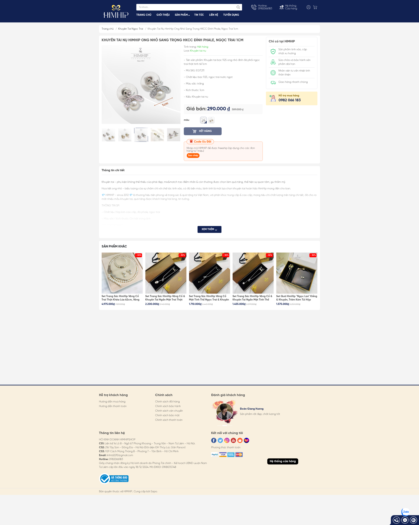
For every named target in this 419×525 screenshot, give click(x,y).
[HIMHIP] (116, 11)
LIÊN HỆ (213, 15)
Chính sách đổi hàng (167, 401)
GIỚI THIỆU (163, 15)
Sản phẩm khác (114, 246)
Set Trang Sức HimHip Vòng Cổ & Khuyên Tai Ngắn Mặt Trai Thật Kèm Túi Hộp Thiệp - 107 (121, 298)
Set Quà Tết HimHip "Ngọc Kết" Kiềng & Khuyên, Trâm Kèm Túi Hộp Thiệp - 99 (295, 298)
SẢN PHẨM (181, 15)
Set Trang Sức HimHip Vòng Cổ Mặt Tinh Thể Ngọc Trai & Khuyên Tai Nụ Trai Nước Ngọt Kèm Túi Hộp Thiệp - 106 (165, 298)
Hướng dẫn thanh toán (113, 406)
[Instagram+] (226, 440)
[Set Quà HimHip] (253, 273)
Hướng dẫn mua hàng (112, 401)
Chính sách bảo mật (167, 415)
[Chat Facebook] (405, 520)
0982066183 (116, 459)
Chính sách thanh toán (168, 420)
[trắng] (203, 120)
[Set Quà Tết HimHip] (296, 273)
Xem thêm (208, 229)
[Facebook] (213, 440)
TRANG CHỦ (143, 15)
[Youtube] (233, 440)
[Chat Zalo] (413, 520)
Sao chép (193, 155)
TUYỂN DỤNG (231, 15)
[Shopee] (240, 440)
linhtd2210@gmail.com (120, 455)
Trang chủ (108, 28)
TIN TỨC (199, 15)
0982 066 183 (290, 100)
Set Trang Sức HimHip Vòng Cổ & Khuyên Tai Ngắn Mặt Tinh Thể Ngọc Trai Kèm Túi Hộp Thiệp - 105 (209, 298)
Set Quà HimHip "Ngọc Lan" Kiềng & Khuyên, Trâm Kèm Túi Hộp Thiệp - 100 (253, 298)
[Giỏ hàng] (316, 7)
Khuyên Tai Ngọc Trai (130, 28)
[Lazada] (246, 440)
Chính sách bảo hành (168, 406)
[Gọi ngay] (396, 520)
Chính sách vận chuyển (169, 410)
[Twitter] (220, 440)
